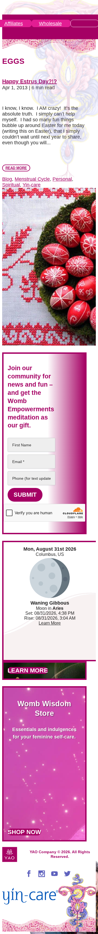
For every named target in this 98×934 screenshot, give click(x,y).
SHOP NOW (24, 832)
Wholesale (50, 23)
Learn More (50, 623)
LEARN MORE (28, 670)
